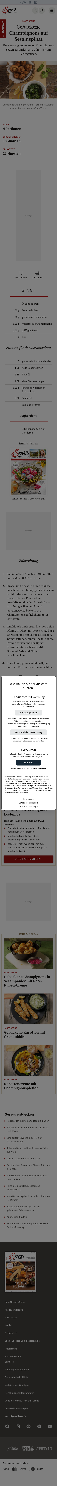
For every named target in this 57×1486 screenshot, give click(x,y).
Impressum (28, 799)
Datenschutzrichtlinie (28, 802)
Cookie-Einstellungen (28, 806)
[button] (28, 762)
